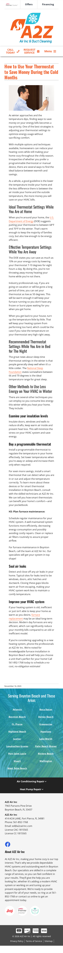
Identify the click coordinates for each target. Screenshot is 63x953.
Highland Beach (17, 731)
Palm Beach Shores (46, 746)
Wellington (46, 761)
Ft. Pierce (17, 724)
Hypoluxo (45, 731)
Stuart (17, 761)
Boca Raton (45, 709)
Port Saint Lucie (17, 753)
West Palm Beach (17, 768)
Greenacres (45, 724)
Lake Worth (45, 738)
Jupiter (17, 738)
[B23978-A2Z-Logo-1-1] (31, 11)
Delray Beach (45, 716)
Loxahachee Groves (17, 746)
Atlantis (17, 709)
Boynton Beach (17, 716)
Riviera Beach (46, 753)
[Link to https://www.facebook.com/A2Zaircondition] (7, 844)
